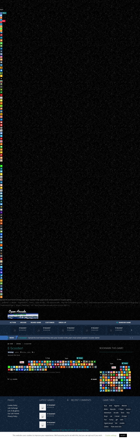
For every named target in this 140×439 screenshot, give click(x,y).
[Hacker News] (1, 245)
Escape (124, 416)
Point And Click (116, 427)
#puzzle (113, 409)
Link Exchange (13, 408)
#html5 (124, 406)
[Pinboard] (1, 270)
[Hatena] (1, 248)
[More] (1, 297)
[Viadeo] (1, 215)
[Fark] (1, 240)
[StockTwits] (1, 286)
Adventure (107, 413)
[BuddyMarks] (1, 68)
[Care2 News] (1, 231)
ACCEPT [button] (123, 435)
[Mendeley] (1, 259)
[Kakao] (1, 188)
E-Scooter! (22, 328)
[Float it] (1, 171)
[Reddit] (34, 362)
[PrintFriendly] (1, 196)
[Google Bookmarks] (1, 95)
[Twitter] (32, 362)
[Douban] (1, 89)
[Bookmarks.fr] (1, 160)
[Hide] (1, 34)
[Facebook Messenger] (1, 70)
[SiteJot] (1, 114)
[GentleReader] (1, 242)
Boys (106, 416)
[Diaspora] (1, 234)
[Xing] (1, 169)
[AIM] (1, 166)
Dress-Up (62, 322)
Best (122, 413)
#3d (110, 406)
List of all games (13, 411)
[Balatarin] (1, 81)
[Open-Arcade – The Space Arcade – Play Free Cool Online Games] (23, 313)
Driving (18, 344)
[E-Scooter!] (42, 407)
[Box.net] (1, 65)
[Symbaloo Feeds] (1, 133)
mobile (15, 379)
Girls (121, 420)
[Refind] (1, 199)
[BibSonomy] (1, 163)
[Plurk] (1, 109)
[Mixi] (1, 261)
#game (116, 406)
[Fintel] (1, 92)
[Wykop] (1, 210)
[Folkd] (1, 182)
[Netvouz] (1, 106)
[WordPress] (1, 128)
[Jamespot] (1, 149)
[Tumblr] (1, 51)
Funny (111, 420)
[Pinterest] (39, 362)
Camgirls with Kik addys (82, 430)
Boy (128, 413)
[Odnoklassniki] (1, 144)
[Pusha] (1, 275)
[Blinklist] (1, 62)
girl (117, 420)
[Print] (1, 220)
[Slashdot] (1, 201)
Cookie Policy (12, 405)
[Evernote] (1, 73)
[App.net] (1, 229)
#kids (106, 409)
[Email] (1, 46)
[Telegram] (1, 204)
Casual (117, 416)
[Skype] (1, 136)
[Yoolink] (1, 294)
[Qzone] (1, 111)
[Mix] (1, 40)
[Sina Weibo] (1, 280)
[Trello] (1, 289)
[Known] (1, 100)
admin (17, 352)
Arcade (23, 322)
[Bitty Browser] (1, 177)
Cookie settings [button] (110, 435)
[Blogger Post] (1, 59)
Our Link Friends (13, 413)
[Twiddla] (1, 130)
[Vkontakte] (1, 54)
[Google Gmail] (1, 185)
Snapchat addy (55, 430)
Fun (105, 420)
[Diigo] (1, 237)
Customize (49, 322)
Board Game (36, 322)
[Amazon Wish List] (1, 174)
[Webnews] (1, 122)
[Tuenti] (1, 119)
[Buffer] (1, 79)
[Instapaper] (1, 98)
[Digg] (1, 48)
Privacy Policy (12, 416)
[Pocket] (1, 141)
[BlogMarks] (1, 84)
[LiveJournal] (1, 190)
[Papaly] (1, 267)
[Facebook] (29, 362)
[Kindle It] (1, 253)
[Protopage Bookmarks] (1, 272)
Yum (1, 10)
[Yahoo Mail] (1, 212)
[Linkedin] (37, 362)
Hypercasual (108, 423)
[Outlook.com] (1, 193)
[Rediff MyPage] (1, 139)
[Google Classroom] (1, 152)
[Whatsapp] (1, 43)
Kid (116, 423)
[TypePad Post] (1, 207)
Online (106, 427)
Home (11, 344)
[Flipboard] (1, 155)
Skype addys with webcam (67, 430)
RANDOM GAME (124, 322)
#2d (105, 406)
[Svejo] (1, 117)
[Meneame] (1, 103)
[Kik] (1, 250)
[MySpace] (1, 264)
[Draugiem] (1, 158)
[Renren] (1, 278)
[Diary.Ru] (1, 180)
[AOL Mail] (1, 226)
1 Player (121, 409)
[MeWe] (1, 38)
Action (13, 322)
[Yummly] (1, 223)
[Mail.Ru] (1, 256)
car (111, 416)
